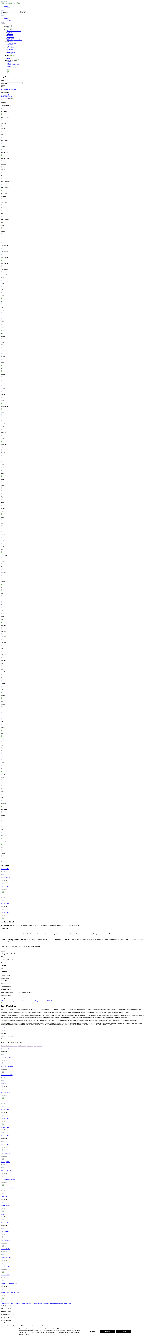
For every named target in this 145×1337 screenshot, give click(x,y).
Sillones (21, 1046)
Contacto (22, 1303)
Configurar (92, 1331)
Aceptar (124, 1331)
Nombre (3, 80)
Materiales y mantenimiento (14, 40)
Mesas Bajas (15, 1046)
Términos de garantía (43, 1303)
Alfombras (10, 34)
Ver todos (3, 1046)
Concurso (10, 66)
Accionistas (10, 54)
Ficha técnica (10, 96)
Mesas (31, 1046)
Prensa (9, 51)
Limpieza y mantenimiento (15, 1001)
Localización (10, 44)
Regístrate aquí (5, 95)
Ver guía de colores (6, 98)
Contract (9, 58)
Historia (9, 61)
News (8, 63)
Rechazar (107, 1331)
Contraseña (4, 83)
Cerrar (2, 862)
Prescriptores (10, 49)
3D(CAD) (49, 1001)
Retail (8, 57)
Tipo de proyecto (11, 43)
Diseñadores (10, 38)
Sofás (24, 1046)
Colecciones (10, 37)
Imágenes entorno (30, 1001)
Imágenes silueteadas (41, 1001)
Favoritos (6, 3)
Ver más (3, 1027)
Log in (15, 3)
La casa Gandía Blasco (13, 64)
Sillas (28, 1046)
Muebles (9, 32)
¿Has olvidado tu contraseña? (8, 89)
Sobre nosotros (5, 1303)
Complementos (11, 35)
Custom (9, 46)
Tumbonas (9, 1046)
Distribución (17, 1303)
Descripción (4, 96)
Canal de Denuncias (65, 1303)
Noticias (11, 1303)
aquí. (46, 1326)
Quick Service (11, 52)
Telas (24, 1001)
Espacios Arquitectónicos (14, 31)
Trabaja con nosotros (54, 1303)
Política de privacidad (31, 1303)
